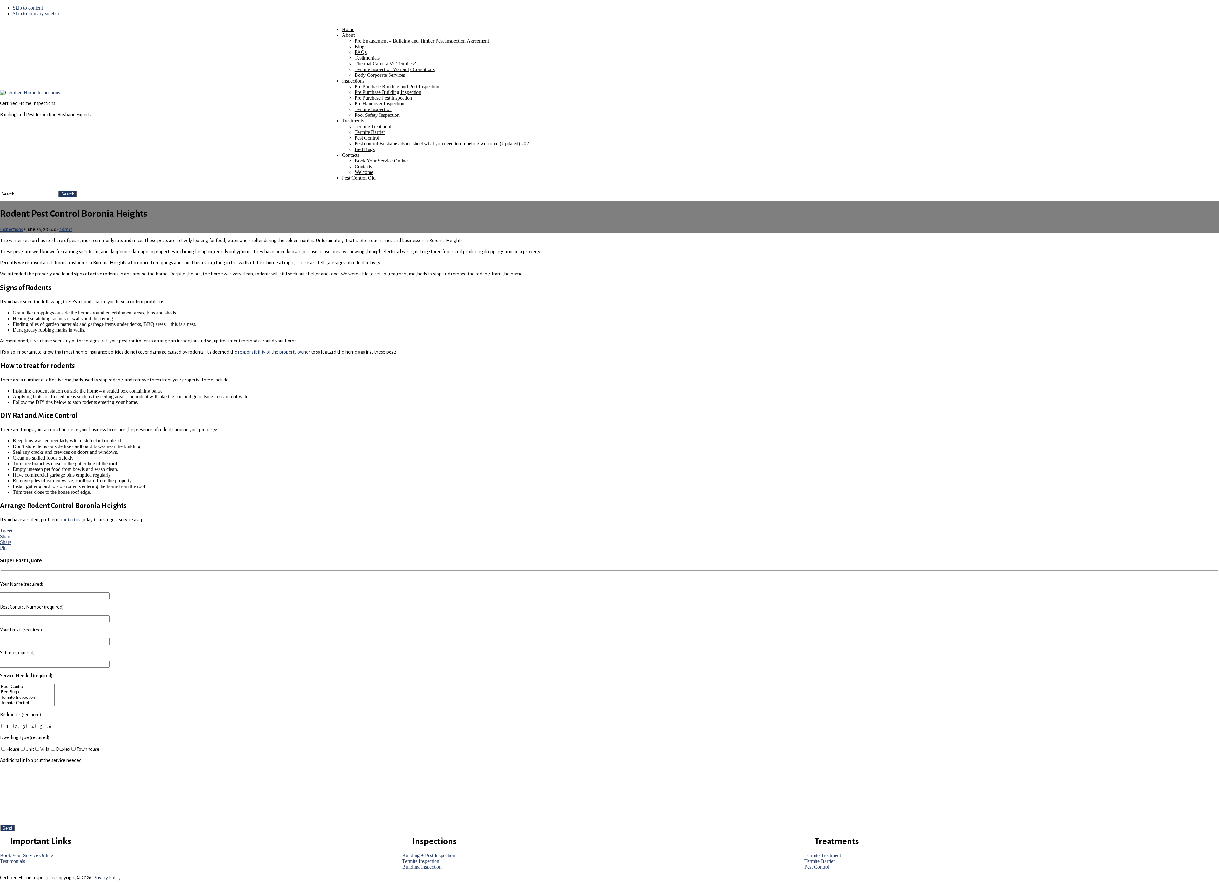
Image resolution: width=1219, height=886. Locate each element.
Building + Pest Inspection (428, 855)
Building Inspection (422, 866)
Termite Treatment (822, 855)
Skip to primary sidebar (36, 13)
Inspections (11, 229)
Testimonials (12, 861)
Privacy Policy (107, 877)
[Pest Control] (27, 687)
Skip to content (28, 7)
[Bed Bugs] (27, 692)
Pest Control (816, 866)
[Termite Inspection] (27, 697)
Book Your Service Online (26, 855)
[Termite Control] (27, 703)
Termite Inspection (420, 861)
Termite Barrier (819, 861)
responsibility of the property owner (274, 351)
